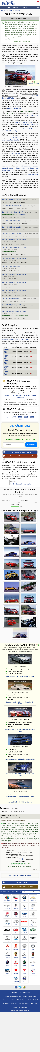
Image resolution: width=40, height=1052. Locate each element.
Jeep (7, 933)
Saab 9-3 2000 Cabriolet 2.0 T (12, 212)
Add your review (21, 882)
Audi (16, 900)
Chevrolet (33, 900)
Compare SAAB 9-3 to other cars (33, 84)
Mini (33, 941)
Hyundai (7, 925)
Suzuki (16, 973)
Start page (4, 10)
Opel (33, 949)
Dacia (32, 908)
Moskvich (15, 949)
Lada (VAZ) (24, 933)
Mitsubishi (7, 949)
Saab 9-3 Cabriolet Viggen (23, 122)
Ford (24, 916)
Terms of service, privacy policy (28, 1003)
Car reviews (14, 7)
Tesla (24, 973)
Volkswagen (15, 981)
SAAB (10, 10)
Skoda (24, 965)
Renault (24, 957)
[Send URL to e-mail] (23, 986)
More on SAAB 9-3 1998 (19, 18)
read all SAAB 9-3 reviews (22, 41)
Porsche (15, 957)
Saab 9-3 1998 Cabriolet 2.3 (11, 299)
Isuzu (24, 925)
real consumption (22, 214)
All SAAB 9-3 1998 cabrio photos (14, 86)
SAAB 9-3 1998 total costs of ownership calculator (20, 397)
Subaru (7, 973)
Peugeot (7, 957)
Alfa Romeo (7, 900)
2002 (32, 417)
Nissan (24, 949)
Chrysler (7, 908)
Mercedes (24, 941)
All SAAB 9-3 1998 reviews (20, 875)
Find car (25, 7)
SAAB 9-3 (17, 10)
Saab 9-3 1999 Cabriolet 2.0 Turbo (14, 282)
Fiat (16, 916)
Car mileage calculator (24, 1000)
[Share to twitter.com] (19, 986)
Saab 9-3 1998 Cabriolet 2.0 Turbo (14, 239)
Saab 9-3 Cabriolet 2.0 (30, 115)
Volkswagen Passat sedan (10, 140)
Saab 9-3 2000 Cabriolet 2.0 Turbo (14, 248)
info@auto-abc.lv (24, 1010)
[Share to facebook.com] (15, 986)
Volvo (24, 981)
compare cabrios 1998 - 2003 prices (15, 339)
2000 (20, 417)
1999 (14, 417)
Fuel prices (5, 1003)
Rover (32, 957)
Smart (32, 965)
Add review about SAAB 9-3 (21, 452)
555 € (21, 859)
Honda (33, 916)
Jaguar (33, 925)
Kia (16, 933)
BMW (24, 900)
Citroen (16, 908)
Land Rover (33, 933)
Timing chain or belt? (29, 996)
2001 (26, 417)
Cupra (24, 908)
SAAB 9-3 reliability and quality (20, 484)
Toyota (33, 973)
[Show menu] (38, 7)
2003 (20, 420)
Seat (15, 965)
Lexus (7, 941)
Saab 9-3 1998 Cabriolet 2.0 (11, 199)
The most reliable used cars (12, 996)
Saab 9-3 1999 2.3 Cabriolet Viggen (14, 311)
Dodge (7, 916)
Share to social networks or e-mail (21, 456)
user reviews (15, 153)
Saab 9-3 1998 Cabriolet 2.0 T (12, 227)
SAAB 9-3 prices (32, 174)
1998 (8, 417)
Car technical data (24, 992)
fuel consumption (8, 1000)
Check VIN (31, 444)
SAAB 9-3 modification (14, 108)
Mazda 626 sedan (16, 138)
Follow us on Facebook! (20, 1007)
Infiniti (15, 925)
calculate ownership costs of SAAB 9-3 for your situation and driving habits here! (20, 168)
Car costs (35, 1000)
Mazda (16, 941)
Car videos (14, 1003)
